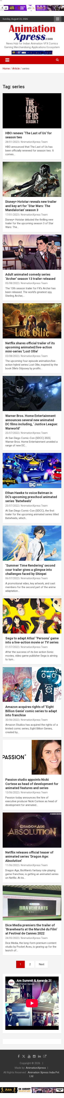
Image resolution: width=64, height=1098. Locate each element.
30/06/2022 (12, 719)
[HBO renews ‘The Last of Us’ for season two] (32, 110)
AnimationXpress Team (34, 141)
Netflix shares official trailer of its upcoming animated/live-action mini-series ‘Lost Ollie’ (30, 347)
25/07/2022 (12, 432)
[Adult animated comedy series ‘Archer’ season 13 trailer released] (32, 252)
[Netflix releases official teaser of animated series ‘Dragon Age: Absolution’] (32, 830)
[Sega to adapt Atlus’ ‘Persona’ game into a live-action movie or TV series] (32, 616)
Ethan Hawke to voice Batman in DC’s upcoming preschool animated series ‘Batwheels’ (31, 497)
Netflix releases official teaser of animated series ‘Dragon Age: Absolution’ (29, 856)
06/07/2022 (12, 578)
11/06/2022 (12, 865)
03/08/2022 (12, 356)
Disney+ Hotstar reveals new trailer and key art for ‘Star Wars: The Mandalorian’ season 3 (31, 206)
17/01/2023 (12, 214)
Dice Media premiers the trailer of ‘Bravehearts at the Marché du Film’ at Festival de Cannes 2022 (31, 929)
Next (41, 964)
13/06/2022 (12, 792)
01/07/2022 (12, 647)
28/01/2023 (12, 141)
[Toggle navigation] (7, 60)
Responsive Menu (57, 19)
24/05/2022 (12, 938)
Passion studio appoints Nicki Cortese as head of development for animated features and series (31, 784)
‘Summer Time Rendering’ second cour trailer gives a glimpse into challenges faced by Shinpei (30, 570)
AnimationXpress (36, 1067)
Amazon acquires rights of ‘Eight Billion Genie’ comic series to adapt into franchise (31, 711)
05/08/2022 (12, 283)
